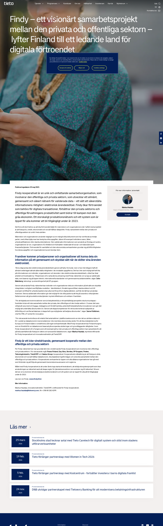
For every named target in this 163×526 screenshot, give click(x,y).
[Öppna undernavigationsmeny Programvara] (59, 3)
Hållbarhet (88, 3)
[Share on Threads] (161, 138)
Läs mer (18, 426)
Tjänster (38, 3)
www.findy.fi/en (35, 379)
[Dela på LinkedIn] (161, 142)
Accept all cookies (65, 67)
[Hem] (9, 3)
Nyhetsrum (121, 3)
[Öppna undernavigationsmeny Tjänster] (42, 3)
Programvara (52, 3)
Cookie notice (83, 61)
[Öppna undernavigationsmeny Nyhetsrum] (127, 3)
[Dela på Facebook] (161, 133)
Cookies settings (99, 67)
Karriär (110, 3)
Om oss (77, 3)
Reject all (82, 67)
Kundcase (67, 3)
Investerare (99, 3)
